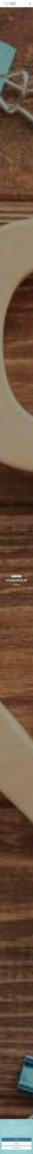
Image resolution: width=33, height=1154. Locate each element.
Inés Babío (16, 584)
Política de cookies (8, 1151)
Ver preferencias (16, 1148)
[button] (30, 1122)
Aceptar (16, 1139)
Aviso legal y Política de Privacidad (20, 1151)
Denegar (16, 1143)
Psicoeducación (16, 576)
